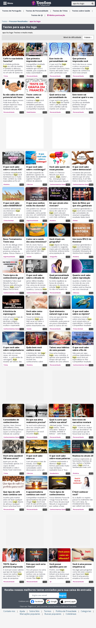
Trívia (60, 11)
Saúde (81, 11)
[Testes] (43, 3)
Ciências (30, 184)
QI (37, 15)
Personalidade (37, 11)
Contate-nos (9, 611)
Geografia (53, 257)
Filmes (75, 220)
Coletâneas (71, 614)
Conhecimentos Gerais (58, 184)
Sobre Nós (34, 611)
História (7, 184)
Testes (4, 21)
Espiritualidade (32, 220)
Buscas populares (52, 614)
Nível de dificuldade (72, 37)
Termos (55, 606)
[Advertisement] (25, 133)
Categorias (86, 611)
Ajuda (22, 611)
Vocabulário (54, 473)
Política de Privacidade (68, 606)
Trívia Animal (9, 220)
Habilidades (31, 112)
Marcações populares (30, 614)
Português (11, 11)
